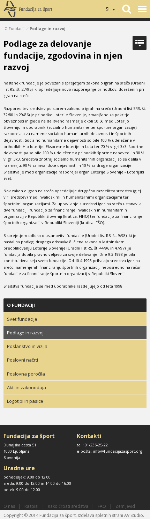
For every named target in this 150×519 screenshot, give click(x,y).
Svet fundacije (22, 319)
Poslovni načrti (22, 360)
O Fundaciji (15, 28)
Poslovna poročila (26, 374)
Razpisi (31, 506)
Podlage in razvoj (48, 28)
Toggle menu (142, 9)
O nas (9, 506)
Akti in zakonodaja (26, 387)
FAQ (102, 506)
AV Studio (133, 515)
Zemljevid (125, 506)
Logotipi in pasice (25, 401)
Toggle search (126, 9)
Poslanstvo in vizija (27, 346)
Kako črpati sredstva (68, 506)
